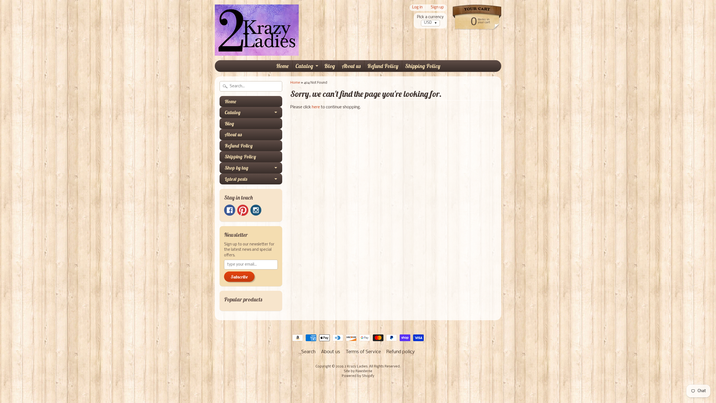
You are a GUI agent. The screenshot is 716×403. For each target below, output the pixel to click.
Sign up (437, 8)
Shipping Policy (422, 65)
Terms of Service (363, 352)
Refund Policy (382, 65)
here (316, 107)
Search (308, 352)
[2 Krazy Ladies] (257, 47)
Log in (417, 8)
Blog (329, 65)
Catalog (304, 65)
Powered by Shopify (358, 376)
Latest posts (236, 179)
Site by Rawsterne (358, 371)
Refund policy (401, 352)
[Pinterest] (242, 210)
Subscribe (239, 277)
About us (351, 65)
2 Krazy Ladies (356, 366)
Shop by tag (236, 168)
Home (282, 65)
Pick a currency (430, 17)
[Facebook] (229, 210)
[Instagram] (256, 210)
